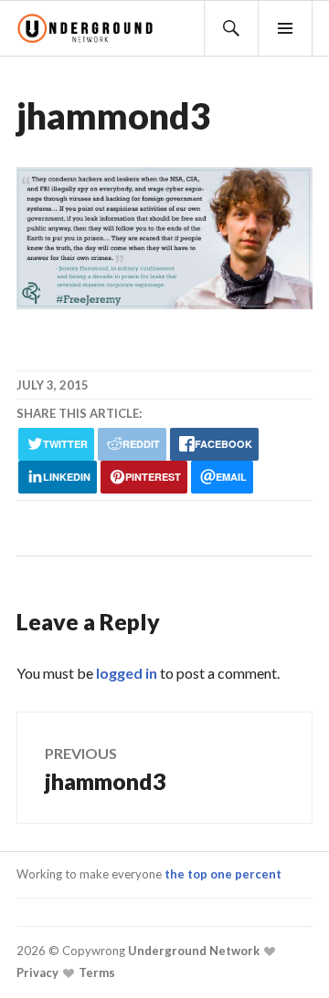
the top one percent (222, 874)
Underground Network (192, 950)
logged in (126, 672)
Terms (95, 972)
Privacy (37, 972)
